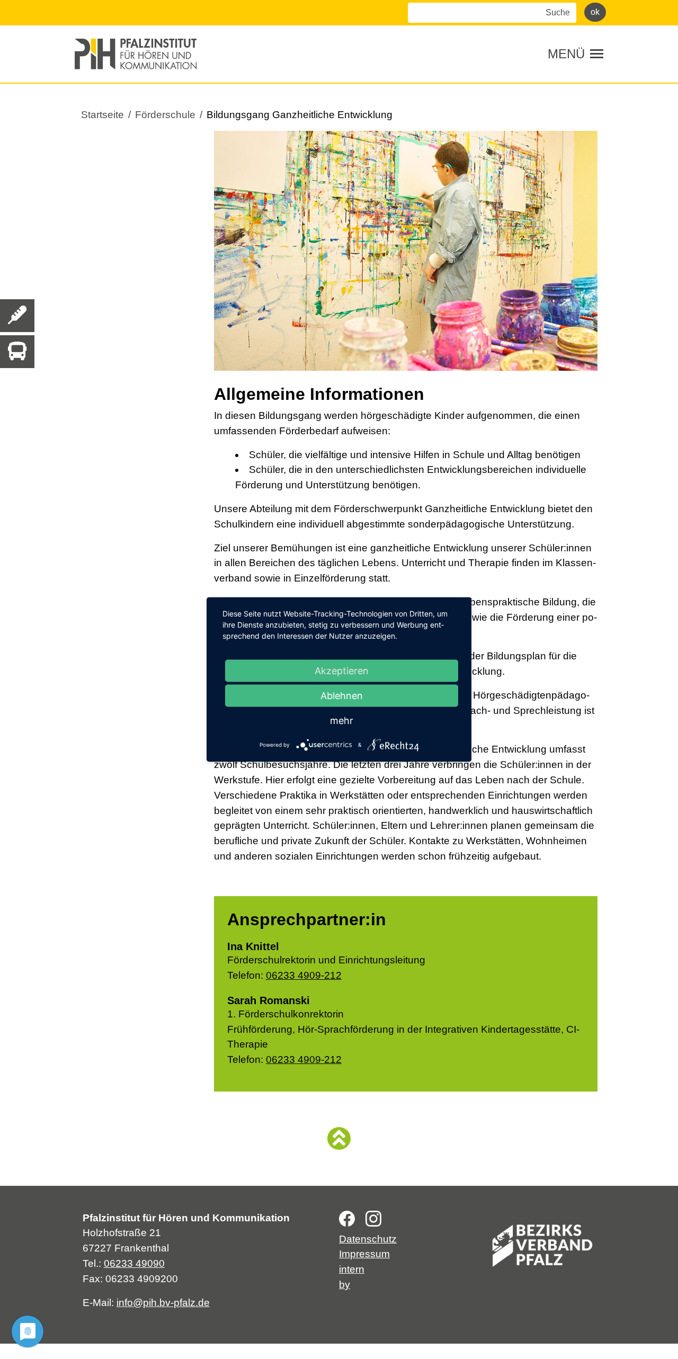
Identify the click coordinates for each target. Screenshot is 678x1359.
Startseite (102, 114)
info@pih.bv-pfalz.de (163, 1302)
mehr (341, 720)
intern (351, 1269)
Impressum (364, 1253)
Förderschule (165, 114)
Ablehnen (341, 695)
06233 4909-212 (304, 975)
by (344, 1284)
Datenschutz (368, 1239)
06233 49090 (134, 1263)
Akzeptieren (342, 670)
